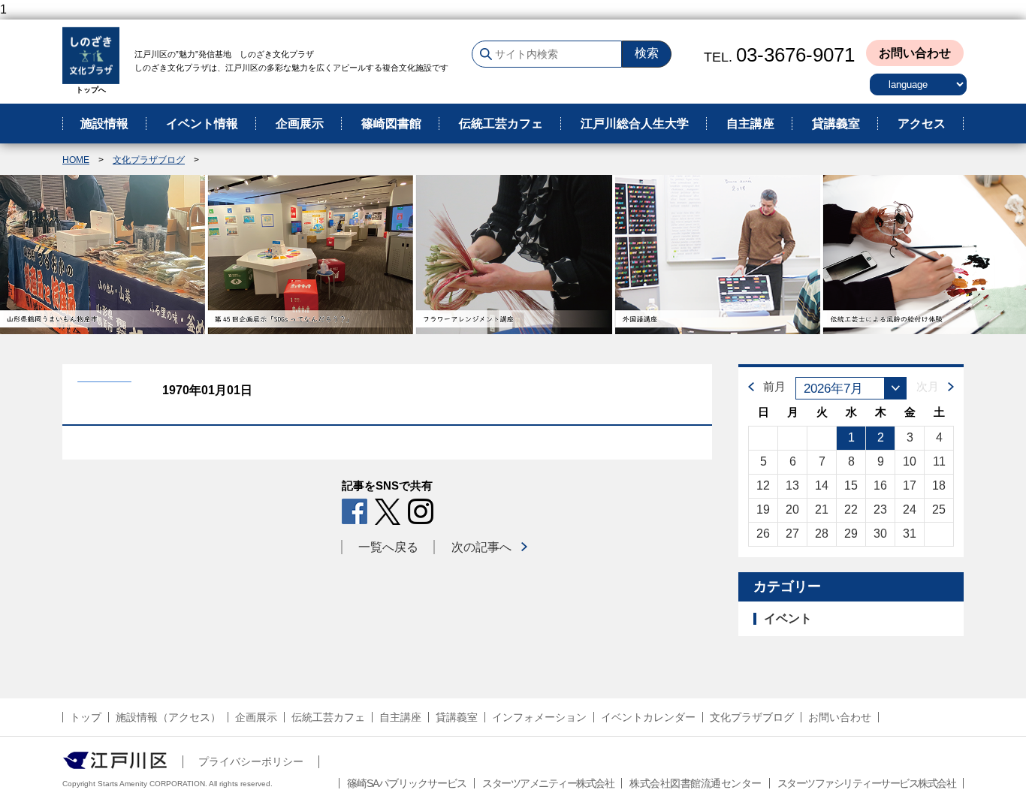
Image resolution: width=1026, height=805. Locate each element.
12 (763, 485)
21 (821, 509)
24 (909, 509)
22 (851, 509)
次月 (927, 386)
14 (821, 485)
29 (851, 533)
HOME (75, 160)
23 (880, 509)
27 (792, 533)
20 (792, 509)
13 (792, 485)
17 (909, 485)
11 (939, 461)
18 (939, 485)
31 (909, 533)
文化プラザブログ (149, 160)
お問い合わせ (915, 53)
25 (939, 509)
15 (851, 485)
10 (909, 461)
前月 (774, 386)
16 (880, 485)
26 (763, 533)
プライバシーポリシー (250, 761)
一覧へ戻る (388, 547)
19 (763, 509)
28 (821, 533)
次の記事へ (481, 547)
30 (880, 533)
